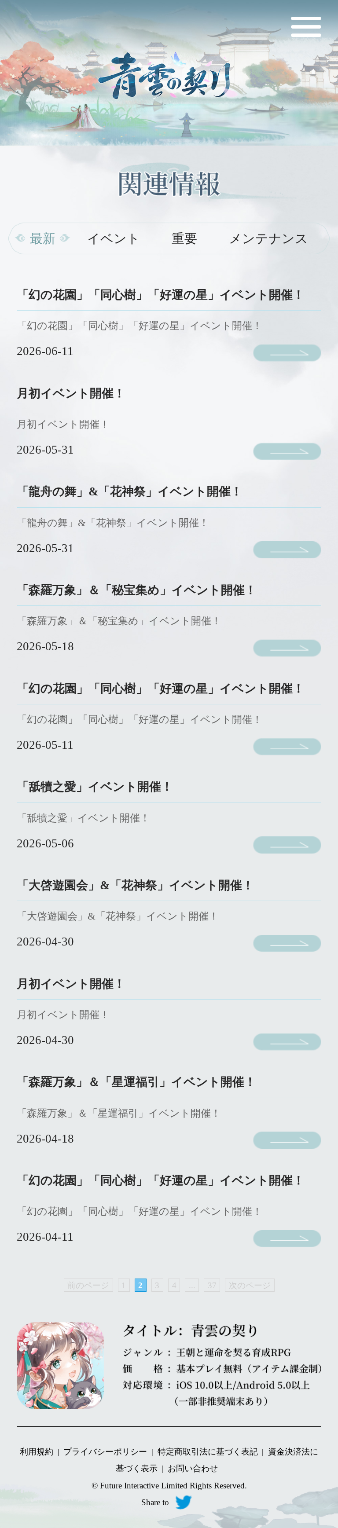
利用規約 (36, 1451)
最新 (42, 238)
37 (212, 1285)
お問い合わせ (193, 1468)
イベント (113, 238)
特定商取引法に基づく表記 (208, 1451)
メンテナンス (268, 238)
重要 (184, 238)
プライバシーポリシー (105, 1451)
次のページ (250, 1285)
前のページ (88, 1285)
